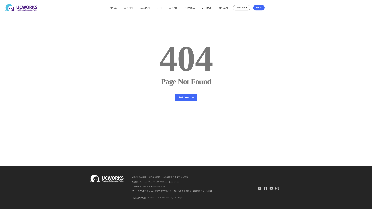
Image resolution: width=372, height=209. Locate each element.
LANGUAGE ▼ (241, 8)
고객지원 (173, 8)
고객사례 (128, 8)
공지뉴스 (206, 8)
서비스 (113, 8)
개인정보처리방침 (139, 198)
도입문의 (145, 8)
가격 (159, 8)
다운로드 (190, 8)
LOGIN (259, 8)
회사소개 (223, 8)
